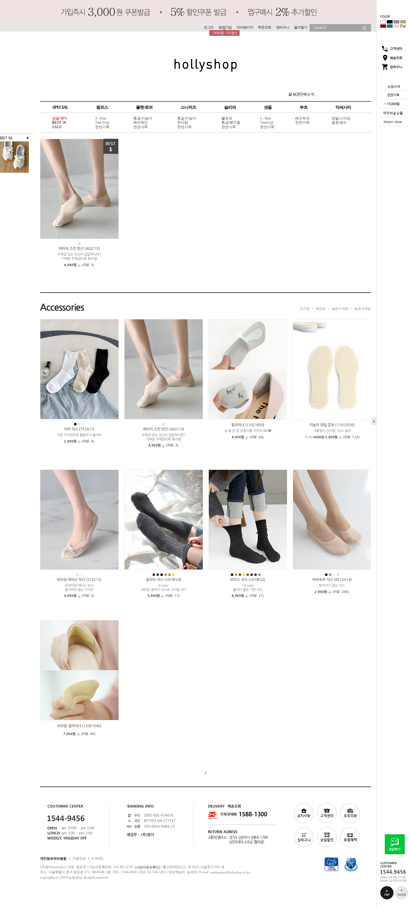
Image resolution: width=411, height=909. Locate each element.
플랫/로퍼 (144, 107)
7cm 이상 (102, 123)
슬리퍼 (230, 107)
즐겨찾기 (300, 27)
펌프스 (102, 107)
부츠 (303, 107)
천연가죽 (102, 127)
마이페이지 (244, 27)
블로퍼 (226, 118)
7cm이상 (266, 123)
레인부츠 (302, 118)
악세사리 (343, 107)
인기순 (305, 308)
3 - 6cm (100, 118)
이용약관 (79, 858)
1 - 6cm (265, 118)
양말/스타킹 (341, 118)
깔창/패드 (339, 123)
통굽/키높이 (142, 118)
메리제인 (140, 123)
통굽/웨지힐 (230, 123)
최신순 (321, 308)
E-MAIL (98, 858)
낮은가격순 (340, 308)
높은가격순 (362, 308)
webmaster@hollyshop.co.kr (230, 872)
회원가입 (225, 27)
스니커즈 (188, 107)
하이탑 (182, 123)
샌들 (268, 107)
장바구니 (282, 27)
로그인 (209, 27)
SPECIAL (60, 107)
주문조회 (264, 27)
